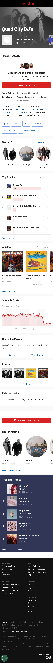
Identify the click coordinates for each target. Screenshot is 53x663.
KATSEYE (23, 526)
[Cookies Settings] (4, 658)
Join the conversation (28, 420)
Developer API (8, 587)
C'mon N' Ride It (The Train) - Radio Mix (31, 206)
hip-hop (37, 123)
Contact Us (7, 569)
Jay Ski (5, 112)
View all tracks (8, 238)
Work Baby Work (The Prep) (26, 227)
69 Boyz (26, 164)
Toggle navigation (3, 3)
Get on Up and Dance (11, 275)
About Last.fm (8, 566)
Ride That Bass (20, 216)
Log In (30, 587)
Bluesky (31, 606)
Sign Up (31, 584)
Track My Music (34, 566)
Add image (27, 384)
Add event (13, 355)
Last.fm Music (8, 641)
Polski (12, 625)
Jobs (4, 572)
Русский (31, 625)
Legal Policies (19, 639)
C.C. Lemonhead (18, 109)
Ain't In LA (23, 486)
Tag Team (9, 164)
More (49, 186)
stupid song (25, 510)
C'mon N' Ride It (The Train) (25, 195)
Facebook (32, 600)
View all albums (8, 291)
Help (29, 574)
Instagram (32, 609)
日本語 (5, 625)
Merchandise (7, 593)
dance (16, 123)
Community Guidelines (37, 572)
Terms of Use (41, 636)
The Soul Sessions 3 (23, 39)
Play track (45, 186)
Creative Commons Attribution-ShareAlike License (21, 646)
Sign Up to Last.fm (26, 85)
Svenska (41, 625)
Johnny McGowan (16, 112)
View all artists (44, 142)
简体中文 (14, 628)
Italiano (40, 622)
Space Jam (18, 185)
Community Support (36, 569)
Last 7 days (43, 177)
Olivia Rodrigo (25, 501)
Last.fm (27, 3)
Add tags (20, 131)
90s (26, 123)
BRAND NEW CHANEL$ (29, 535)
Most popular (42, 247)
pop (6, 123)
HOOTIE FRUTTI (26, 523)
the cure (23, 498)
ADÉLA (22, 489)
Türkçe (5, 628)
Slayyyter (23, 538)
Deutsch (13, 622)
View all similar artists (11, 470)
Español (22, 622)
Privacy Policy (8, 639)
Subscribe (32, 590)
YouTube (31, 612)
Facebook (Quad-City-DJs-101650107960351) (26, 399)
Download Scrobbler (11, 584)
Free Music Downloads (11, 590)
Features (6, 574)
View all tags (29, 130)
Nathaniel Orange (33, 109)
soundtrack (9, 130)
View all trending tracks (12, 549)
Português (21, 625)
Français (31, 622)
